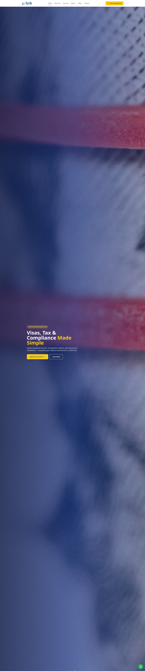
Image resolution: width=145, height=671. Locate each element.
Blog (79, 3)
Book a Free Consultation (38, 354)
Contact (86, 3)
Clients (73, 3)
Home (50, 3)
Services (65, 3)
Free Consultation (116, 3)
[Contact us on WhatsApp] (140, 666)
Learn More (59, 354)
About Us (57, 3)
